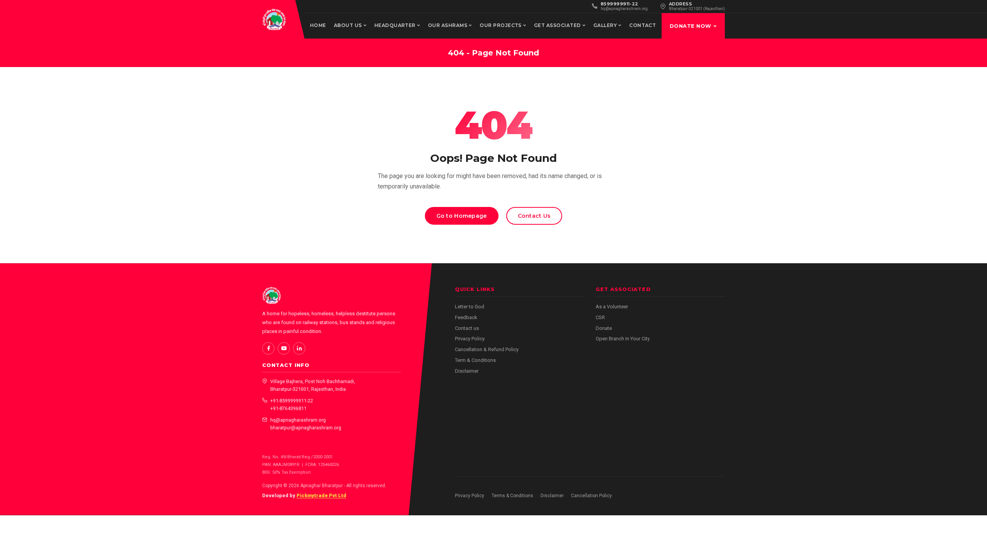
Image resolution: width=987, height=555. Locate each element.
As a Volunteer (612, 306)
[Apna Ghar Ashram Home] (274, 19)
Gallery (605, 25)
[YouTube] (284, 348)
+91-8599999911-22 (291, 401)
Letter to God (469, 306)
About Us (348, 25)
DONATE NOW (690, 26)
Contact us (467, 328)
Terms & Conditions (512, 495)
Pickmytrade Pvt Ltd (321, 495)
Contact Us (534, 215)
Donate (604, 328)
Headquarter (395, 25)
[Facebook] (268, 348)
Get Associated (557, 25)
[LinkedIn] (299, 348)
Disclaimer (466, 371)
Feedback (466, 317)
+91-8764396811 (288, 408)
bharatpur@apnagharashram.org (305, 428)
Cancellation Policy (591, 495)
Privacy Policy (470, 338)
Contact (642, 25)
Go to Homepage (461, 215)
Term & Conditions (475, 360)
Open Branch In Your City (623, 338)
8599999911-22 (619, 4)
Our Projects (501, 25)
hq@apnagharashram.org (298, 420)
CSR (600, 317)
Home (318, 25)
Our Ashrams (447, 25)
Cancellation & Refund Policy (487, 349)
